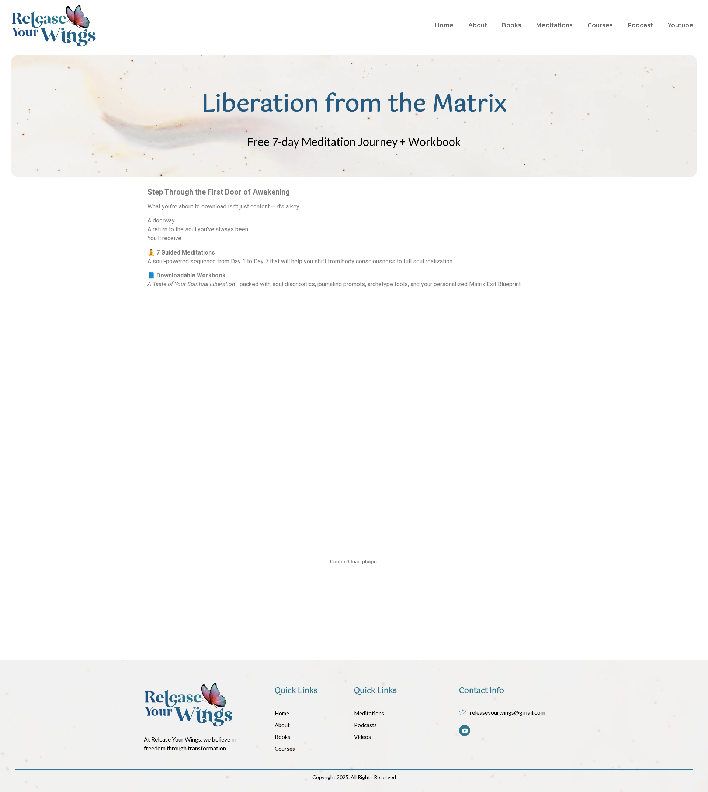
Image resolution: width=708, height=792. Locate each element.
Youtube (680, 25)
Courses (600, 25)
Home (444, 25)
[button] (246, 332)
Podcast (640, 25)
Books (511, 25)
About (477, 25)
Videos (362, 736)
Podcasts (365, 725)
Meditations (554, 25)
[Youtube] (464, 730)
